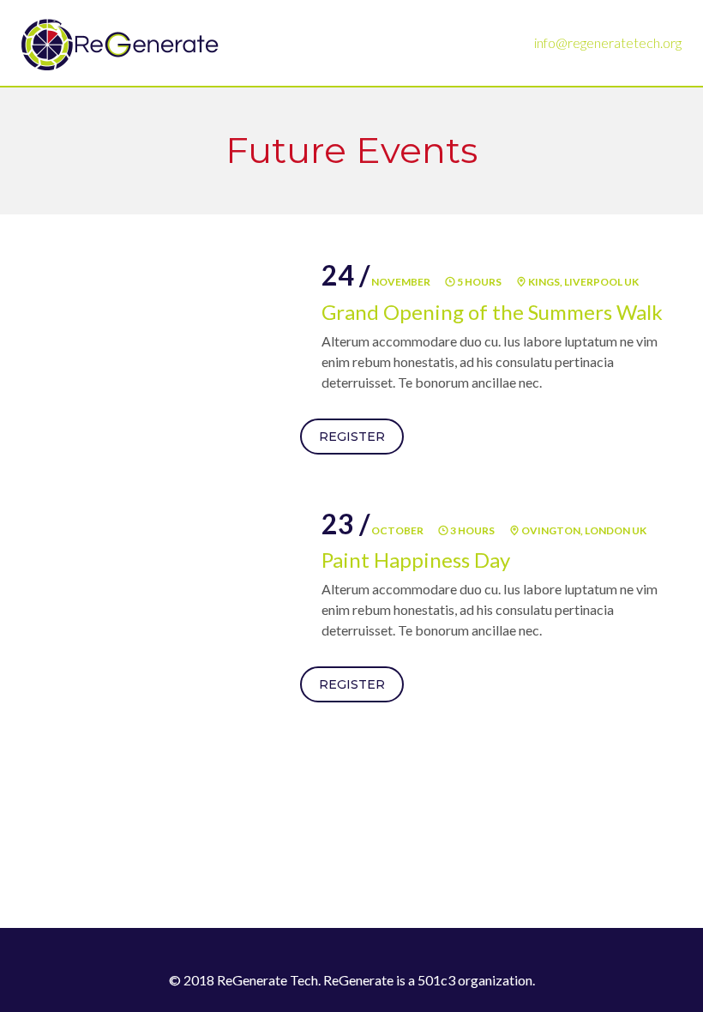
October (372, 530)
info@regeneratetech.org (608, 42)
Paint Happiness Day (415, 559)
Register (352, 436)
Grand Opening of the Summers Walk (492, 311)
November (375, 281)
